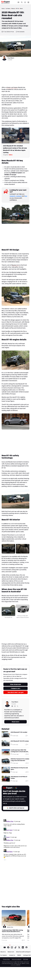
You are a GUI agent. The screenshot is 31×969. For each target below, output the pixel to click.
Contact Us (12, 955)
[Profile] (25, 2)
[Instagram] (12, 947)
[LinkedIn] (23, 947)
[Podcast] (26, 947)
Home (3, 8)
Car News (8, 8)
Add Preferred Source (16, 808)
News (21, 8)
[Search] (21, 2)
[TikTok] (16, 947)
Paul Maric (11, 58)
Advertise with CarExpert (23, 951)
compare (19, 196)
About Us (3, 951)
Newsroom (11, 951)
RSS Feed (25, 959)
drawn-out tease (11, 87)
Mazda (13, 8)
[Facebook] (8, 947)
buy (26, 196)
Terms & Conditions (16, 959)
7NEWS (19, 955)
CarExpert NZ (27, 955)
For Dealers (3, 955)
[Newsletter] (18, 2)
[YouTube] (5, 947)
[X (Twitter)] (19, 947)
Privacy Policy (6, 959)
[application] (15, 135)
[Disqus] (15, 839)
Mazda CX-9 (15, 265)
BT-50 (17, 8)
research (12, 196)
